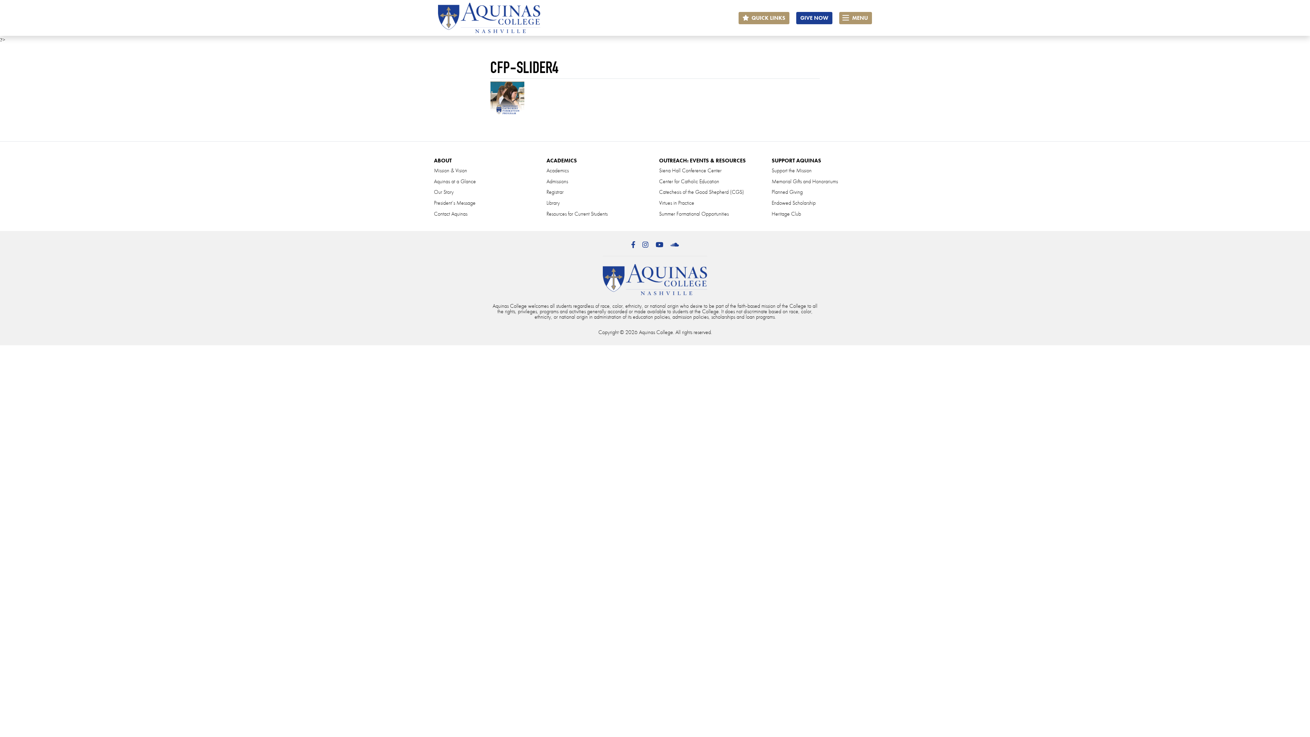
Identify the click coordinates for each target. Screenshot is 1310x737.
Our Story (444, 192)
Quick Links (767, 17)
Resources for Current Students (577, 213)
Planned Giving (787, 192)
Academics (558, 170)
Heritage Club (786, 213)
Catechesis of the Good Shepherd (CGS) (701, 192)
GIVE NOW (814, 17)
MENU (859, 17)
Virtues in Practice (676, 202)
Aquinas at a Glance (455, 181)
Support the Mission (792, 170)
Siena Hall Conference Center (690, 170)
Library (553, 202)
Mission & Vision (450, 170)
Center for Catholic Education (689, 181)
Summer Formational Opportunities (694, 213)
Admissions (557, 181)
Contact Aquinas (450, 213)
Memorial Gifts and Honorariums (805, 181)
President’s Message (455, 202)
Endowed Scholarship (794, 202)
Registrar (555, 192)
